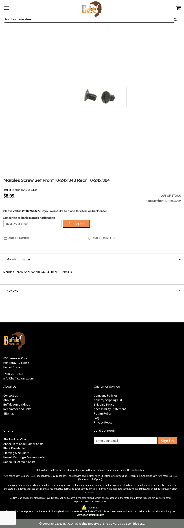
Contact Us (10, 395)
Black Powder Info (15, 448)
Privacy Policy (103, 422)
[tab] (92, 259)
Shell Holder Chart (15, 439)
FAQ (96, 418)
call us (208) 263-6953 (27, 211)
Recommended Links (17, 409)
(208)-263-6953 (13, 374)
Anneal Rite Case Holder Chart (23, 444)
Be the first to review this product (20, 189)
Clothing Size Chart (16, 453)
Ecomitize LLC (135, 523)
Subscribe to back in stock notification (29, 218)
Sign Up (167, 440)
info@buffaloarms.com (18, 378)
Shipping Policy (104, 404)
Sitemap (9, 413)
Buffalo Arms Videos (16, 404)
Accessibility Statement (110, 409)
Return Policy (103, 413)
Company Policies (106, 395)
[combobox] (89, 19)
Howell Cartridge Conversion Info (25, 457)
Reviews (12, 290)
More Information (18, 259)
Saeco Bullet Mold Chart (19, 462)
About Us (9, 400)
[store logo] (92, 10)
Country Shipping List (108, 400)
